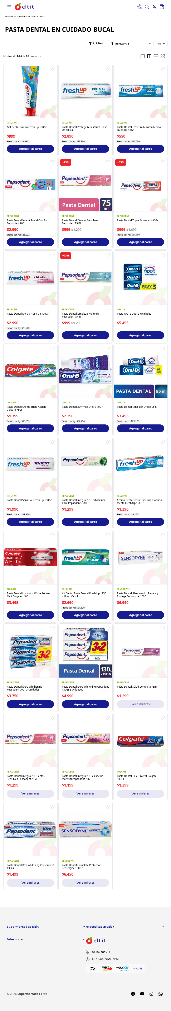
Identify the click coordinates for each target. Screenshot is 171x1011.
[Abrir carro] (161, 6)
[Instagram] (151, 994)
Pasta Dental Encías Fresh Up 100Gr (28, 313)
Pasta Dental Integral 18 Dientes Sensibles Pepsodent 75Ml (26, 778)
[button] (52, 69)
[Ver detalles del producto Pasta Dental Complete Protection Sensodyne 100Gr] (85, 829)
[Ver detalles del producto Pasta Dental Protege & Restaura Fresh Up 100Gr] (85, 91)
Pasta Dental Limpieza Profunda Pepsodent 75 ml (80, 315)
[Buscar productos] (146, 6)
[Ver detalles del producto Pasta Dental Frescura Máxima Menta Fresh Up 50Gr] (140, 91)
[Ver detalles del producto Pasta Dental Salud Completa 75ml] (140, 651)
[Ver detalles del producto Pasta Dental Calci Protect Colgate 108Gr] (140, 740)
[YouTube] (142, 994)
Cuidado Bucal (22, 16)
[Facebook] (133, 994)
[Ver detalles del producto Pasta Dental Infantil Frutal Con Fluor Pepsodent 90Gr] (30, 184)
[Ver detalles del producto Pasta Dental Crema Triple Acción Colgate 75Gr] (30, 371)
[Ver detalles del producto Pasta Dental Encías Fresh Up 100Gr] (30, 278)
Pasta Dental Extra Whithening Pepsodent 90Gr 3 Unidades (24, 688)
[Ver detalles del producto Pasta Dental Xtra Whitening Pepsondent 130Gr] (30, 829)
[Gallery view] (162, 56)
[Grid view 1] (142, 56)
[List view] (155, 56)
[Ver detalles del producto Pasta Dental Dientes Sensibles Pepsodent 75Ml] (85, 184)
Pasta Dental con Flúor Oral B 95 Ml (137, 406)
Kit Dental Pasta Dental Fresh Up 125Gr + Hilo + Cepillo (85, 595)
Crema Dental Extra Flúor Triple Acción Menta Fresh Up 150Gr (139, 502)
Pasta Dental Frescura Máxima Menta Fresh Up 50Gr (139, 129)
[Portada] (24, 7)
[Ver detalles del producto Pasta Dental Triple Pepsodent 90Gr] (140, 184)
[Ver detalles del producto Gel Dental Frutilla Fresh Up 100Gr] (30, 91)
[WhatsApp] (160, 994)
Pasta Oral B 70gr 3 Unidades (134, 313)
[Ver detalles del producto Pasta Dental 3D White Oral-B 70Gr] (85, 371)
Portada (9, 16)
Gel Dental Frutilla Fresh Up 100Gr (27, 127)
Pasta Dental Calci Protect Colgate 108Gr (137, 778)
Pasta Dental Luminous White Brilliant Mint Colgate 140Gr (28, 595)
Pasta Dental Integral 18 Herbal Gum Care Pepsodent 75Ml (83, 502)
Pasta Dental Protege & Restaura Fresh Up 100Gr (84, 129)
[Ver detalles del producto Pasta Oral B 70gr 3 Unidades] (140, 278)
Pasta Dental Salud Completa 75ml (137, 686)
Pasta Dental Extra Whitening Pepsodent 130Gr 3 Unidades (85, 688)
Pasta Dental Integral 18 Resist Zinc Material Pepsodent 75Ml (82, 778)
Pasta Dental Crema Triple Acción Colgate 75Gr (26, 408)
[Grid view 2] (149, 56)
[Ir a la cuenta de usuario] (154, 6)
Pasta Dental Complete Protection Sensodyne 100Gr (81, 867)
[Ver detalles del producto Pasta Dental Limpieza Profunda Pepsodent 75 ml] (85, 278)
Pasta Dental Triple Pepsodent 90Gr (137, 220)
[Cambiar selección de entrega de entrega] (139, 6)
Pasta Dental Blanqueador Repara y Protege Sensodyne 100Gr (137, 595)
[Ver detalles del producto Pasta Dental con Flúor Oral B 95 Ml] (140, 371)
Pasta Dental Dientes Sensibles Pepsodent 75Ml (80, 222)
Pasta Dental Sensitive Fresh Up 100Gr (29, 500)
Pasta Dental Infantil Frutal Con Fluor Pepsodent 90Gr (28, 222)
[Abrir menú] (9, 6)
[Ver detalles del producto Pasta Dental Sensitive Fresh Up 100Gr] (30, 464)
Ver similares (141, 704)
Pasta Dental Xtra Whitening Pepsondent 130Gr (30, 867)
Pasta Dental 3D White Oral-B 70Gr (82, 406)
